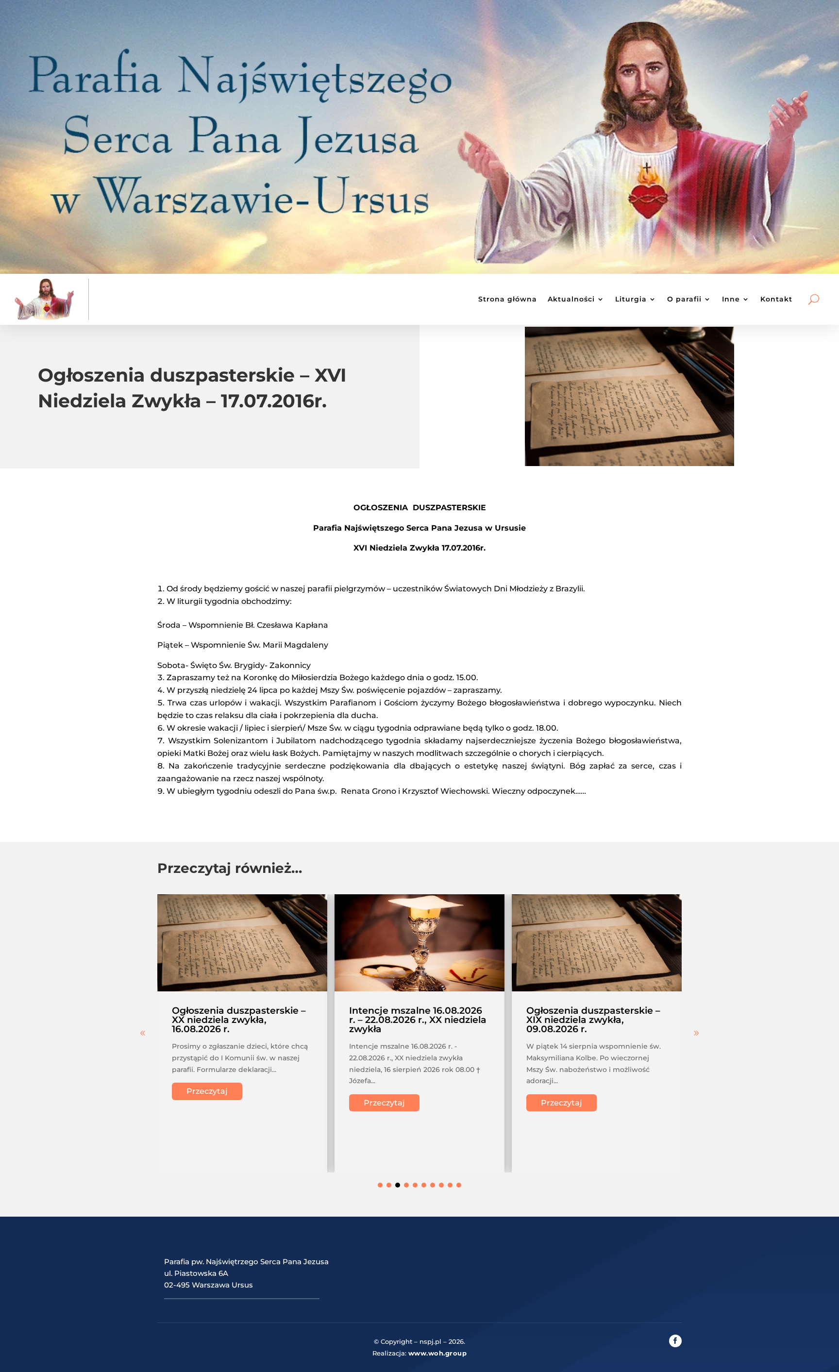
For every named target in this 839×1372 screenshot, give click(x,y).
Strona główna (507, 299)
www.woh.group (437, 1353)
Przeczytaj (207, 1091)
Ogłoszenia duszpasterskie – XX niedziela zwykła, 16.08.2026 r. (239, 1020)
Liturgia (631, 299)
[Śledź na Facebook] (675, 1341)
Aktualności (571, 299)
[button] (696, 1033)
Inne (731, 299)
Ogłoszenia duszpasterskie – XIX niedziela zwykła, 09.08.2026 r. (593, 1020)
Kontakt (776, 299)
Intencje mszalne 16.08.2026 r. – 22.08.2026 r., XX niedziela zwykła (418, 1020)
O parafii (684, 299)
